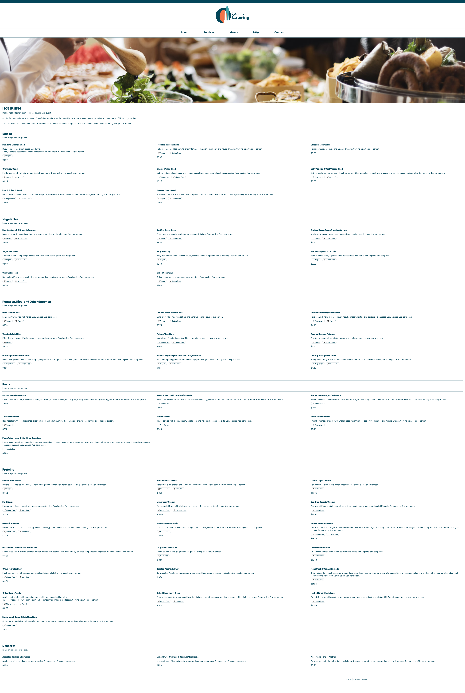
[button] (233, 32)
